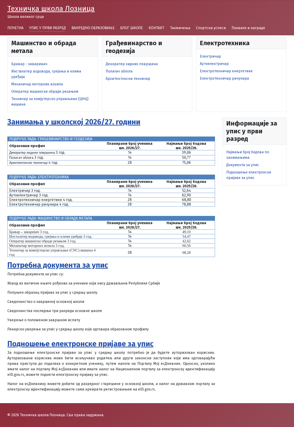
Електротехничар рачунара (224, 78)
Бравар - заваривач (29, 64)
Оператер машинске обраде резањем (44, 91)
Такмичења (180, 28)
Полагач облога (119, 71)
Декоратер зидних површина (132, 64)
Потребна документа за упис (57, 265)
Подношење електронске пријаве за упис (80, 343)
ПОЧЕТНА (15, 28)
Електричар (210, 56)
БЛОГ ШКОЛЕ (131, 28)
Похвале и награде (248, 28)
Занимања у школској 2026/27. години (73, 121)
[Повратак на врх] (286, 418)
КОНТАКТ (156, 28)
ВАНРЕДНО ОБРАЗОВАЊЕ (93, 28)
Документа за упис (242, 165)
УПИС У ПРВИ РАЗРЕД (47, 28)
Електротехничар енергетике (226, 71)
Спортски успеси (211, 28)
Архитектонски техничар (128, 78)
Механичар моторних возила (37, 84)
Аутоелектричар (214, 63)
